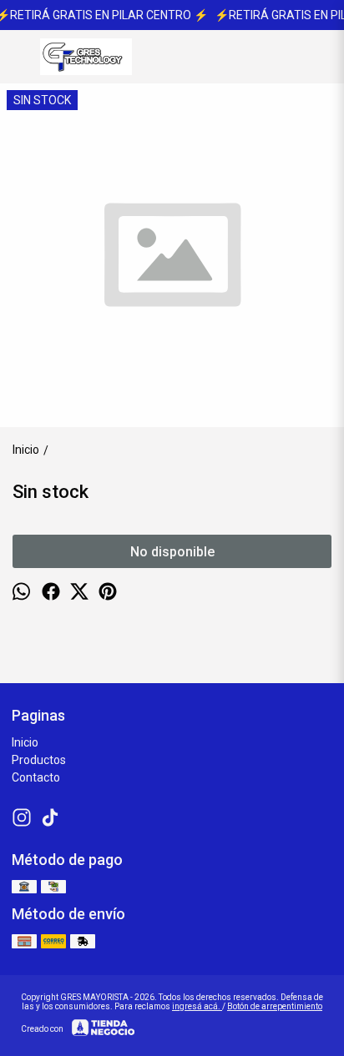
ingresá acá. (197, 1006)
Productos (39, 760)
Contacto (36, 777)
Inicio (25, 742)
